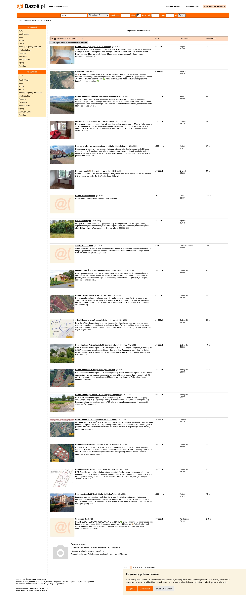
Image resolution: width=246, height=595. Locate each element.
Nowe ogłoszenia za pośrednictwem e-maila (69, 43)
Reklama (49, 582)
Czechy (30, 590)
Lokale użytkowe (25, 50)
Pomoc (19, 582)
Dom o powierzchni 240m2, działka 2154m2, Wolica (95, 494)
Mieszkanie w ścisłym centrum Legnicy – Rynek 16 (96, 121)
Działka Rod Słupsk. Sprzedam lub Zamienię (93, 47)
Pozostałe (22, 66)
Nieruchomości (37, 20)
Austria (44, 590)
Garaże (21, 44)
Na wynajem (32, 72)
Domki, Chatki (24, 34)
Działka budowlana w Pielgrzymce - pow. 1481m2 (95, 370)
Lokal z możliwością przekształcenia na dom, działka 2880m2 (100, 270)
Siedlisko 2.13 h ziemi (84, 246)
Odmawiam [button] (145, 589)
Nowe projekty (24, 60)
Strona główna (24, 20)
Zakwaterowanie (25, 112)
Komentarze (34, 582)
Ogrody (21, 63)
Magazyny (22, 53)
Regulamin (58, 582)
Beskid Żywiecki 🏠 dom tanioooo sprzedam (93, 171)
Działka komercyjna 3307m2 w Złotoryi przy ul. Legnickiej (98, 395)
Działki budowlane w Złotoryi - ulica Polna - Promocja (96, 444)
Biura (21, 31)
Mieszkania (23, 57)
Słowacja (37, 590)
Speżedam (79, 519)
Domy (21, 37)
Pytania (25, 582)
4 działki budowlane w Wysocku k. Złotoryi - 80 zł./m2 (96, 320)
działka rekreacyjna (83, 221)
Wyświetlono (211, 38)
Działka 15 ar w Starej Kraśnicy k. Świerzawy (93, 295)
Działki (21, 41)
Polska (23, 590)
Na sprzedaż (32, 27)
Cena (157, 38)
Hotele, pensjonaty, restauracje (30, 47)
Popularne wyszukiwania (38, 588)
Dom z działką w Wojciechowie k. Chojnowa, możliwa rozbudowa (101, 345)
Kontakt (42, 582)
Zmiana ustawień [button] (164, 589)
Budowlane (79, 71)
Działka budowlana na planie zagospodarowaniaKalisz (97, 96)
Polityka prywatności (71, 582)
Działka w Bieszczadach (85, 196)
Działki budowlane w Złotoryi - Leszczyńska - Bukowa (96, 469)
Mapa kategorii (22, 588)
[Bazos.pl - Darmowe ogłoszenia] (31, 8)
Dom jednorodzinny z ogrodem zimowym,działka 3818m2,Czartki (101, 146)
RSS (82, 582)
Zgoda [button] (131, 589)
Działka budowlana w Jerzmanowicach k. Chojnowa (96, 420)
